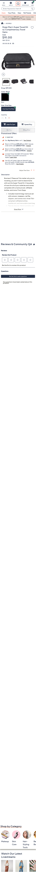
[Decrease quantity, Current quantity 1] (2, 118)
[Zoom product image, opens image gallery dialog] (3, 74)
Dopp (4, 34)
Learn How (13, 157)
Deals (4, 13)
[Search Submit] (32, 8)
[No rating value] (7, 43)
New (19, 13)
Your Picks (11, 13)
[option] (18, 18)
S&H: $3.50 (6, 40)
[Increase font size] (31, 170)
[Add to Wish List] (32, 27)
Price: (3, 88)
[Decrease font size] (34, 170)
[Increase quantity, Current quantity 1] (9, 118)
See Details (27, 140)
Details (28, 145)
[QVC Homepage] (2, 23)
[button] (3, 4)
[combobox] (16, 9)
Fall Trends (27, 13)
